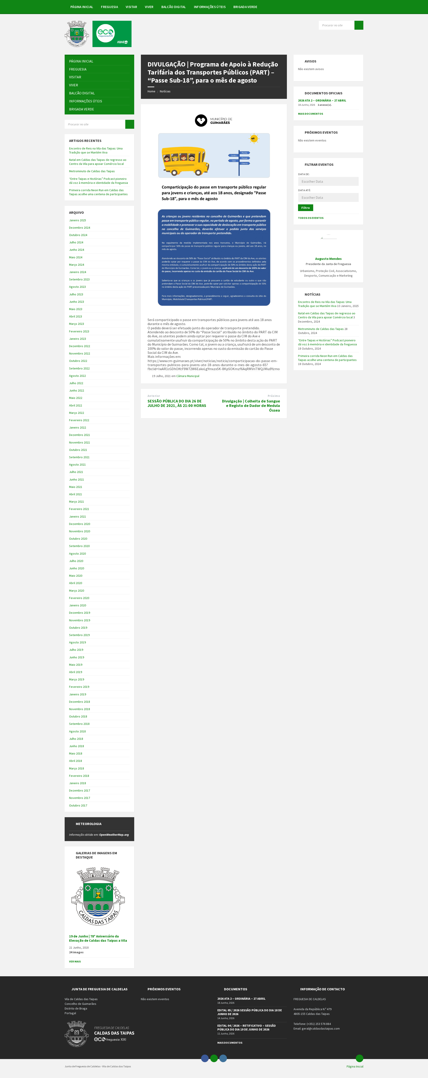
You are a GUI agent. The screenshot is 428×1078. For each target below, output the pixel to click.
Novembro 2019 (79, 620)
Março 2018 (76, 768)
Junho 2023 (76, 302)
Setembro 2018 (79, 724)
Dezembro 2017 (79, 790)
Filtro (305, 208)
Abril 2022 (75, 405)
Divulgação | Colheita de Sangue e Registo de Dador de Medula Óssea (251, 405)
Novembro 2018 (79, 709)
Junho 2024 (76, 250)
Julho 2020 (76, 561)
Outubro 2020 (78, 539)
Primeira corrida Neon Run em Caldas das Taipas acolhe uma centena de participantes (98, 192)
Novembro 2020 (79, 531)
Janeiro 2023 (77, 339)
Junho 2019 (76, 657)
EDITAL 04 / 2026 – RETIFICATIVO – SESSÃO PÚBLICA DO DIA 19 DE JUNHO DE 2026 (246, 1027)
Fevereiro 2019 (79, 687)
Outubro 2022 (78, 361)
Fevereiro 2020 (79, 598)
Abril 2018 (75, 761)
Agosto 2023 (77, 287)
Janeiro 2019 (77, 694)
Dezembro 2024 (79, 228)
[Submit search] (358, 25)
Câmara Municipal (187, 376)
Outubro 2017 (78, 805)
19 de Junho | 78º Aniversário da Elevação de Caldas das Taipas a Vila (98, 938)
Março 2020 (76, 591)
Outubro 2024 (78, 235)
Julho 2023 (76, 294)
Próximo (274, 396)
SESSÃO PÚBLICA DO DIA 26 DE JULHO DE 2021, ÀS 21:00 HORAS (177, 403)
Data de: (304, 174)
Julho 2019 (76, 650)
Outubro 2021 (78, 450)
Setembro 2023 (79, 279)
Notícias (165, 91)
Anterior (154, 396)
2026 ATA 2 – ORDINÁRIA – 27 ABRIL (322, 100)
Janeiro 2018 (77, 783)
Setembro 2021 (79, 457)
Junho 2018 (76, 746)
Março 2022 (76, 413)
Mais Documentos (310, 113)
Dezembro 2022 (79, 346)
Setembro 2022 (79, 368)
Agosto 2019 (77, 642)
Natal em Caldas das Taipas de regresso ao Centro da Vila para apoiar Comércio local (97, 162)
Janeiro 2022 (77, 427)
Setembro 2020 (79, 546)
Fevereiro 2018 (79, 776)
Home (151, 91)
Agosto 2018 (77, 731)
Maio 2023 (75, 309)
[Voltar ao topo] (359, 1058)
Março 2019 (76, 679)
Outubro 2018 (78, 716)
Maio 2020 (75, 576)
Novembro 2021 (79, 442)
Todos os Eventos (310, 218)
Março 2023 (76, 324)
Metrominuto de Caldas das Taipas (92, 171)
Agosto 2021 (77, 464)
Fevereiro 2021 (79, 509)
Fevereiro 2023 (79, 331)
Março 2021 (76, 502)
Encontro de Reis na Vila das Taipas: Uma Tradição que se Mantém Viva (96, 150)
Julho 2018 (76, 739)
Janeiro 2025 (77, 220)
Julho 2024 (76, 242)
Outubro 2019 (78, 628)
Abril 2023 (75, 316)
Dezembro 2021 (79, 435)
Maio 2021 (75, 487)
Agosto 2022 (77, 376)
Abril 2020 (75, 583)
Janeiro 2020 (77, 605)
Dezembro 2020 (79, 524)
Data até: (304, 190)
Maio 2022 (75, 398)
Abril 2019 (75, 672)
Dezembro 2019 (79, 613)
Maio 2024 (75, 257)
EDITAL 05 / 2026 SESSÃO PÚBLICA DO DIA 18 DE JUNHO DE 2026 (249, 1012)
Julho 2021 (76, 472)
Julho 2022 (76, 383)
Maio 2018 (75, 753)
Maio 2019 (75, 665)
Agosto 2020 (77, 553)
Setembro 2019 (79, 635)
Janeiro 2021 (77, 516)
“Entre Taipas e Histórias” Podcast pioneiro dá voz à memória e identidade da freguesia (98, 181)
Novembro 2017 (79, 798)
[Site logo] (98, 46)
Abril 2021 (75, 494)
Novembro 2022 (79, 353)
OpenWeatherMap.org (114, 835)
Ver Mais (75, 961)
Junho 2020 (76, 568)
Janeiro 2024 (77, 272)
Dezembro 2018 (79, 702)
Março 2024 (76, 265)
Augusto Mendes (328, 259)
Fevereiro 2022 (79, 420)
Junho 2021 (76, 479)
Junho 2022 (76, 390)
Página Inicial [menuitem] (355, 1066)
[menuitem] (82, 6)
